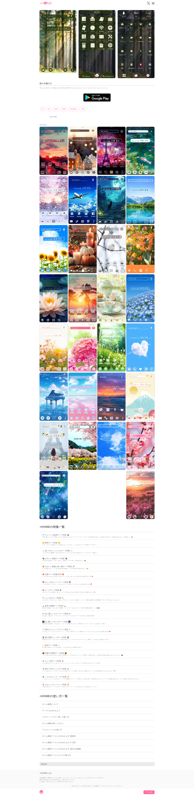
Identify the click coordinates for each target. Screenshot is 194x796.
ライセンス (119, 786)
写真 (82, 109)
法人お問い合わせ (86, 786)
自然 (56, 109)
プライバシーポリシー (107, 786)
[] (151, 764)
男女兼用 (73, 109)
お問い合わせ (75, 786)
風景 (63, 109)
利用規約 (96, 786)
